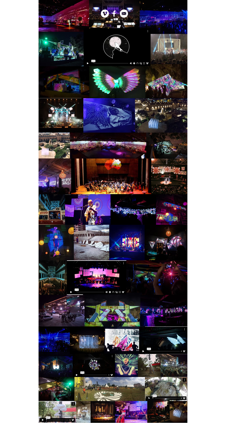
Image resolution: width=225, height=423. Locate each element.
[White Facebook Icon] (114, 14)
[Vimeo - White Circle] (105, 14)
